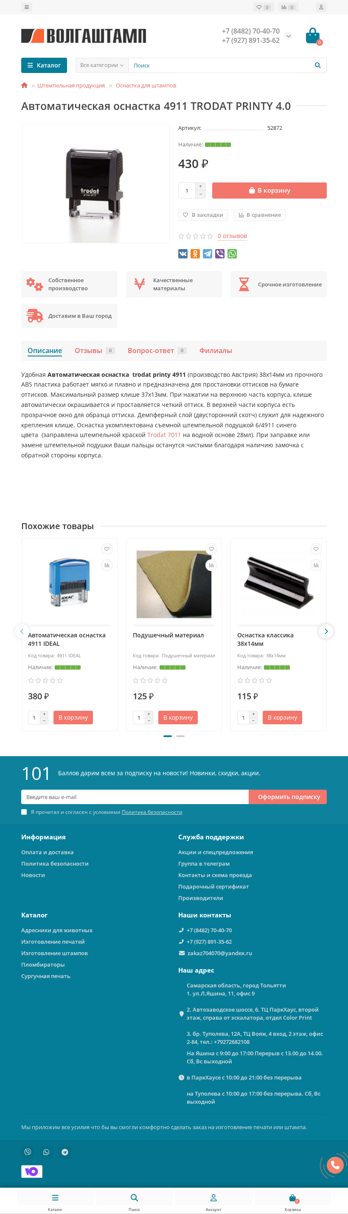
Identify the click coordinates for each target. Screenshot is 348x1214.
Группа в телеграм (204, 863)
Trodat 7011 (163, 435)
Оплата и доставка (47, 852)
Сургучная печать (45, 976)
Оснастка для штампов (145, 85)
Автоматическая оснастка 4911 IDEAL (67, 639)
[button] (167, 736)
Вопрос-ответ (155, 350)
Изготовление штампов (54, 953)
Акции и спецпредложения (215, 852)
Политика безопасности (55, 863)
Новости (33, 875)
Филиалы (215, 350)
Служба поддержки (211, 837)
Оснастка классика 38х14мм (265, 639)
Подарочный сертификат (213, 886)
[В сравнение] (107, 565)
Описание (45, 350)
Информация (43, 837)
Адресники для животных (57, 930)
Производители (200, 898)
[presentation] (22, 631)
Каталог (34, 915)
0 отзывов (232, 236)
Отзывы (93, 350)
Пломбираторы (43, 964)
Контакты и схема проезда (215, 875)
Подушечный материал (168, 635)
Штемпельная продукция (71, 85)
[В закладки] (107, 549)
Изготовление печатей (53, 941)
